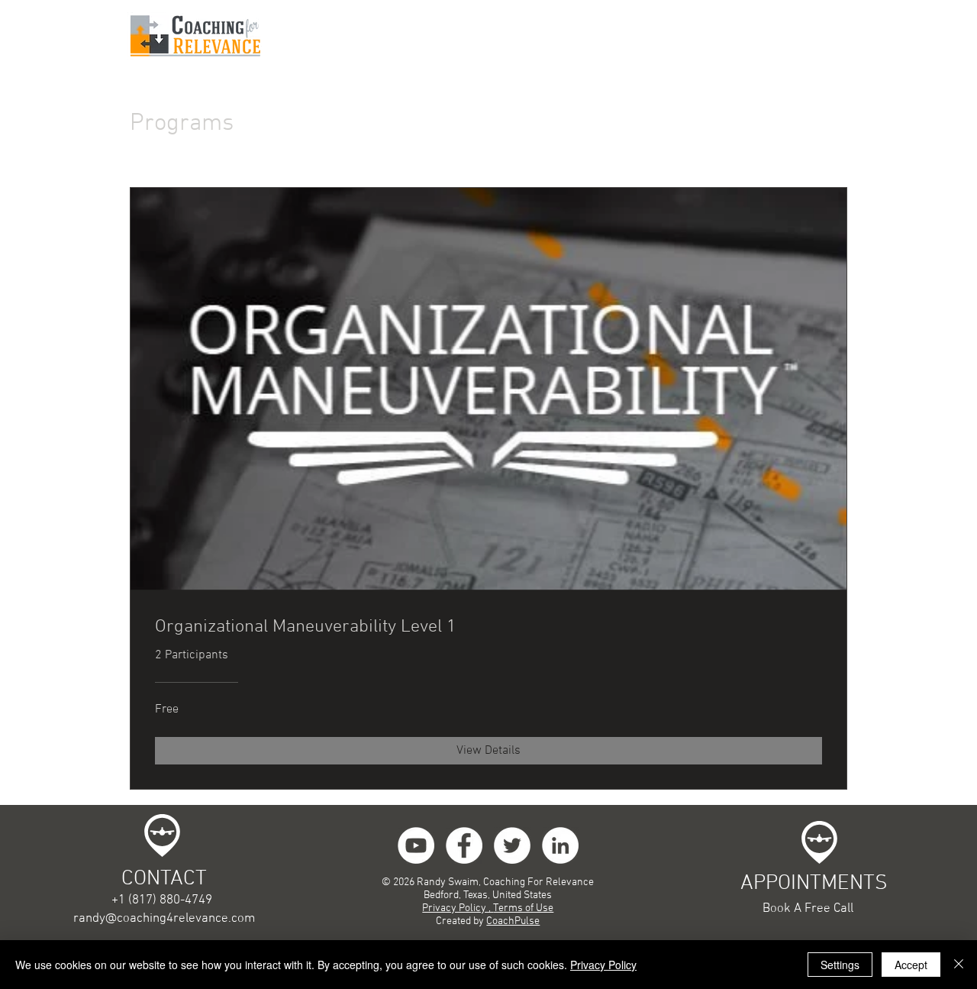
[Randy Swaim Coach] (464, 845)
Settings (840, 964)
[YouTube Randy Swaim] (416, 845)
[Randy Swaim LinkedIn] (560, 845)
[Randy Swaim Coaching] (512, 845)
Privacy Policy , (457, 908)
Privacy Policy (603, 964)
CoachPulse (513, 921)
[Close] (959, 964)
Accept (911, 964)
